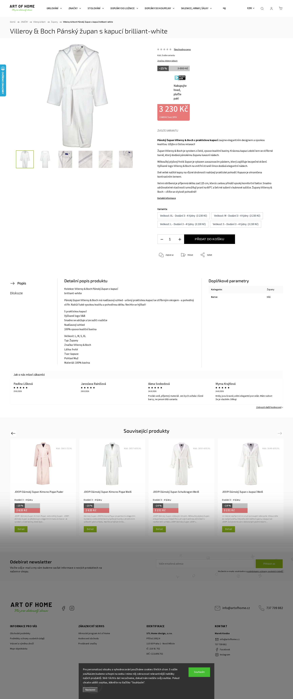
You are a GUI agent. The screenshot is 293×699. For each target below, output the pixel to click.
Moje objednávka (18, 648)
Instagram (71, 608)
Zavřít (266, 266)
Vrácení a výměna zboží (22, 643)
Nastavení (90, 689)
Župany (270, 289)
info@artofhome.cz (236, 608)
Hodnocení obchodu (88, 638)
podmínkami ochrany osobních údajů (265, 571)
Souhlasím (199, 672)
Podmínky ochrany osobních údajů (27, 638)
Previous (13, 433)
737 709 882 (274, 608)
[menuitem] (54, 8)
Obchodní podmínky (20, 633)
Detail (21, 529)
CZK (249, 8)
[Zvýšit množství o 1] (179, 239)
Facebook (63, 608)
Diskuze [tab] (16, 293)
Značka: (167, 60)
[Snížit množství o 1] (162, 239)
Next (280, 433)
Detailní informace (166, 198)
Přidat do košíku (209, 239)
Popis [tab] (21, 283)
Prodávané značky (87, 643)
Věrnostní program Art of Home (94, 633)
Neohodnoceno (182, 49)
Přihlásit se (269, 563)
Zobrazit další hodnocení (268, 407)
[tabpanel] (43, 487)
